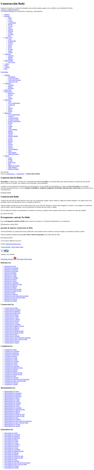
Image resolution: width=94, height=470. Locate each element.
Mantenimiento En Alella (11, 391)
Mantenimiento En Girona (12, 406)
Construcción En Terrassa (11, 341)
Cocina (10, 138)
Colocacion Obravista (14, 80)
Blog (5, 69)
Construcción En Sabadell (11, 336)
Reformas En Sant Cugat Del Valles (14, 297)
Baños (10, 18)
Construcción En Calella (11, 318)
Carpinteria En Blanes (10, 356)
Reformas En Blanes (10, 273)
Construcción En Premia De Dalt (14, 331)
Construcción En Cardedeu (12, 319)
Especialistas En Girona (11, 448)
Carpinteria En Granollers (11, 366)
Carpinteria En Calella (10, 359)
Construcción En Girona (11, 323)
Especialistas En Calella (11, 443)
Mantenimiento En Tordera (12, 426)
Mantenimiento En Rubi (11, 418)
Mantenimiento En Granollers (13, 408)
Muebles (10, 133)
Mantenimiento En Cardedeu (12, 403)
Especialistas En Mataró (11, 454)
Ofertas (6, 65)
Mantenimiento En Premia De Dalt (14, 414)
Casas (9, 19)
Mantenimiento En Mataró (12, 413)
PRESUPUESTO (13, 10)
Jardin (10, 128)
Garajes (10, 44)
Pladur (10, 109)
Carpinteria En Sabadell (11, 377)
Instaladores (7, 100)
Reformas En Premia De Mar (12, 291)
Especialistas (4, 72)
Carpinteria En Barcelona (11, 354)
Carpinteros (7, 83)
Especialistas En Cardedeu (12, 444)
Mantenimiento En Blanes (11, 398)
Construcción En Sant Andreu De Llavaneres (17, 337)
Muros (10, 46)
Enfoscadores (8, 91)
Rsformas (7, 16)
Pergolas (10, 141)
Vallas (10, 151)
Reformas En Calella (10, 276)
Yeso (9, 96)
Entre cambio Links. (17, 247)
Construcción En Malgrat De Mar (14, 326)
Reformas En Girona (10, 281)
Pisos (9, 36)
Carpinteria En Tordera (11, 384)
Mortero (10, 95)
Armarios (10, 116)
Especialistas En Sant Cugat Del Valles (15, 464)
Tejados (10, 32)
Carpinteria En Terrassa (11, 382)
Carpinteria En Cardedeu (11, 361)
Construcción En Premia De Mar (13, 333)
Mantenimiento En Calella (12, 401)
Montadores (7, 113)
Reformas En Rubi (9, 292)
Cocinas (10, 21)
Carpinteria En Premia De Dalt (13, 373)
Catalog (6, 64)
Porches (10, 144)
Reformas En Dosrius (10, 279)
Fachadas (10, 34)
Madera (10, 57)
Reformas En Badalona (11, 269)
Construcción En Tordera (11, 342)
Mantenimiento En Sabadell (12, 419)
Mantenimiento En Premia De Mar (14, 416)
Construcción (8, 37)
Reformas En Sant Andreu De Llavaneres (16, 296)
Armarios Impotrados (14, 121)
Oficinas (10, 29)
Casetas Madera (12, 129)
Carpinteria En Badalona (11, 353)
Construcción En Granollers (12, 324)
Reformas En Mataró (10, 287)
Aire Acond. (11, 62)
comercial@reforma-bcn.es (13, 244)
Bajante (10, 123)
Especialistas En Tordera (11, 467)
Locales (10, 26)
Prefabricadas (12, 41)
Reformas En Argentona (11, 268)
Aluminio (11, 55)
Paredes (10, 98)
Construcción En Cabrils (11, 316)
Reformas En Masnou (10, 286)
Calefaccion (11, 105)
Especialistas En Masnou (11, 453)
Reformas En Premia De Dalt (12, 289)
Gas (9, 106)
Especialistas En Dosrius (11, 446)
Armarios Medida (13, 118)
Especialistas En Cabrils (11, 441)
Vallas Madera (12, 152)
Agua (9, 101)
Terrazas (10, 147)
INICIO (4, 10)
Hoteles (10, 24)
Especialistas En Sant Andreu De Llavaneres (17, 463)
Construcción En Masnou (11, 328)
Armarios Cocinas (13, 119)
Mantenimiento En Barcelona (12, 396)
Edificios (10, 31)
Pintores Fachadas (13, 169)
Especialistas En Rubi (10, 459)
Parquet (10, 108)
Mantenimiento (8, 60)
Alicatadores (11, 77)
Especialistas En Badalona (12, 436)
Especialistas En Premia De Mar (13, 458)
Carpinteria (7, 54)
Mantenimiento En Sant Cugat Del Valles (16, 422)
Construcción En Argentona (12, 309)
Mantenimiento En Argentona (13, 393)
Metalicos (11, 88)
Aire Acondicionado (14, 103)
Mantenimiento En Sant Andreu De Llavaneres (18, 421)
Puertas (10, 111)
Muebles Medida (13, 136)
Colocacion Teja (13, 81)
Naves (10, 27)
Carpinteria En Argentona (11, 351)
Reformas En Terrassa (10, 299)
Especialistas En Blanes (11, 439)
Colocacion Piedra (13, 78)
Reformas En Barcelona (11, 271)
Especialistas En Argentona (12, 434)
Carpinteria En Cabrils (10, 358)
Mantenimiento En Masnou (12, 411)
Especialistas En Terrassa (11, 466)
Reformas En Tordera (10, 301)
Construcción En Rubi (10, 334)
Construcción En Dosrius (11, 321)
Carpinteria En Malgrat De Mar (13, 368)
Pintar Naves (12, 162)
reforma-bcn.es (10, 174)
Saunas (10, 51)
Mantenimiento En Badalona (12, 394)
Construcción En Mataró (11, 329)
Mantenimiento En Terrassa (12, 424)
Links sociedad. (5, 247)
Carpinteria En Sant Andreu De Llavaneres (16, 379)
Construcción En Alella (11, 308)
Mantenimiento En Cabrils (12, 399)
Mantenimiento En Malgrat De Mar (14, 409)
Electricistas (7, 90)
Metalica (10, 59)
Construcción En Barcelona (12, 313)
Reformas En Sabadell (10, 294)
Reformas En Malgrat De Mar (13, 284)
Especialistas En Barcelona (12, 438)
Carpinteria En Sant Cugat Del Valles (15, 381)
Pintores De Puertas (13, 166)
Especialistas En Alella (11, 433)
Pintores (6, 156)
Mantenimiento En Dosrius (12, 404)
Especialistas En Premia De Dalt (13, 456)
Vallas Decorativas (13, 154)
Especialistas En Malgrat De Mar (14, 451)
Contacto (7, 67)
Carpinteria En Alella (10, 349)
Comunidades (12, 23)
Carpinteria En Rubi (10, 376)
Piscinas (10, 49)
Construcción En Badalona (12, 311)
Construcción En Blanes (11, 314)
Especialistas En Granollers (12, 449)
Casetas (10, 126)
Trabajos (6, 14)
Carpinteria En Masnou (11, 369)
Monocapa (11, 93)
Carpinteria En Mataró (10, 371)
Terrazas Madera (13, 149)
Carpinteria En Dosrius (11, 363)
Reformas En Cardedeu (11, 278)
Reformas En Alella (10, 266)
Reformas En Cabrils (10, 274)
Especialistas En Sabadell (11, 461)
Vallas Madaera (12, 167)
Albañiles (7, 75)
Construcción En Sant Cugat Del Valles (15, 339)
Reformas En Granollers (11, 283)
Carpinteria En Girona (10, 364)
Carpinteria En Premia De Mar (13, 374)
